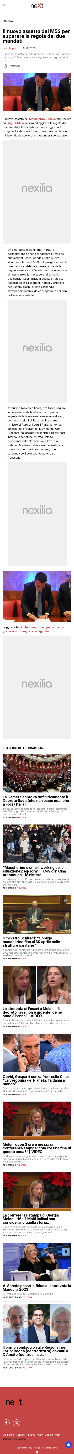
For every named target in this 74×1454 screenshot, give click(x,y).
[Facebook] (4, 1420)
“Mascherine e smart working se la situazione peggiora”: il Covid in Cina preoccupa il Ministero (34, 871)
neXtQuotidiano (12, 1297)
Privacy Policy (35, 1434)
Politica (8, 21)
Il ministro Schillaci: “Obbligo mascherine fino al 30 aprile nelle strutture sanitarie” (31, 941)
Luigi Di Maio (15, 123)
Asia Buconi (9, 817)
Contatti (20, 1434)
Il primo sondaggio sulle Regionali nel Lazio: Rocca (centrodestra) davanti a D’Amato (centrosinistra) (35, 1351)
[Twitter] (14, 1420)
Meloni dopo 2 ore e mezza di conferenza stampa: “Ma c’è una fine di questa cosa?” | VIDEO (37, 1148)
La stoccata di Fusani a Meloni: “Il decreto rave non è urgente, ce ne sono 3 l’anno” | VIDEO (32, 1012)
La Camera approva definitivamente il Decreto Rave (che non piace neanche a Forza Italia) (36, 800)
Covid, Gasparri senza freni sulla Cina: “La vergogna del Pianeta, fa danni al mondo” (36, 1080)
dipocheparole (11, 48)
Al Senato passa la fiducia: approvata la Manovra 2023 (37, 1287)
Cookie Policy (53, 1434)
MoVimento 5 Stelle (42, 119)
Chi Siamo (8, 1434)
